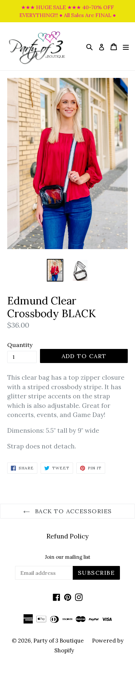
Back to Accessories (72, 511)
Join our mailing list (67, 557)
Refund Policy (68, 536)
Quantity (20, 345)
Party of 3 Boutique (58, 640)
